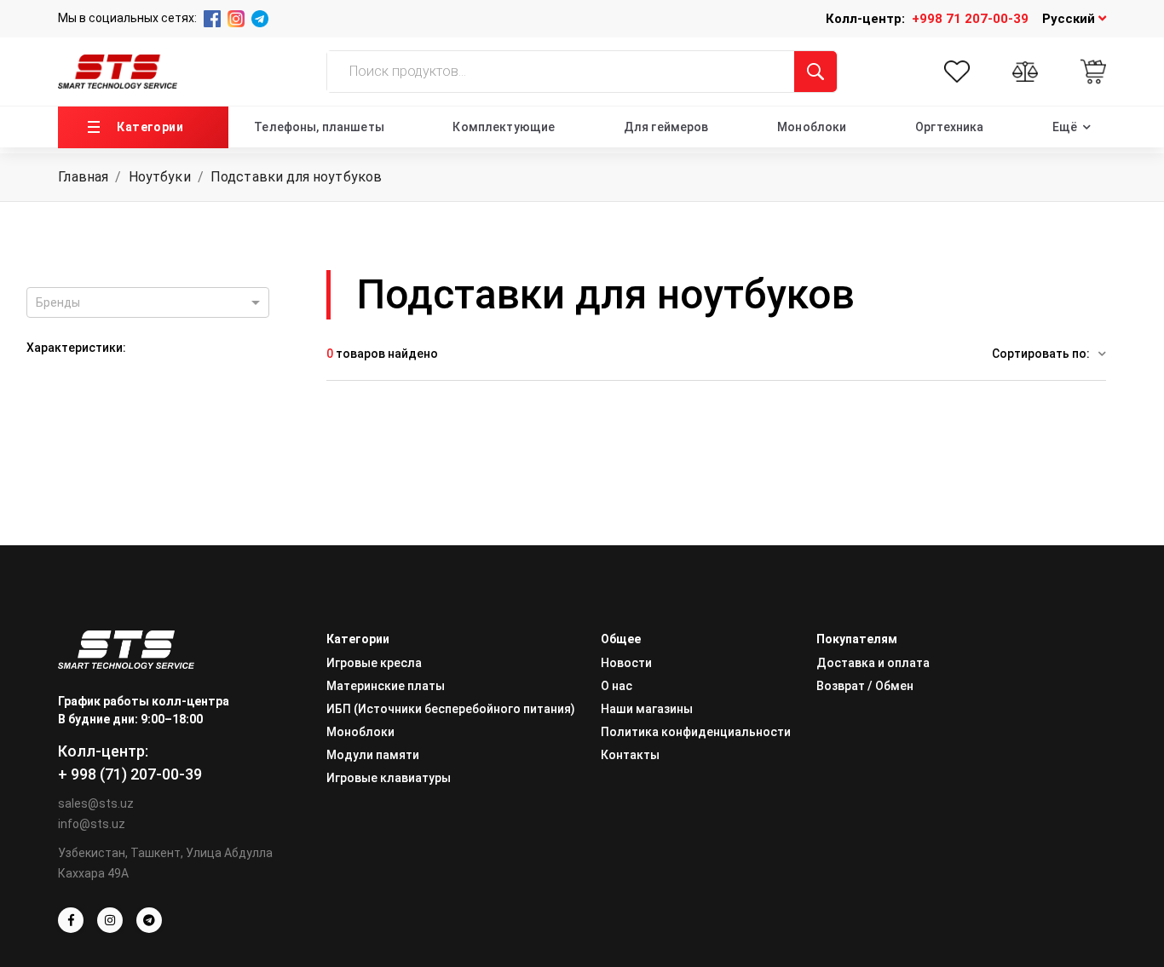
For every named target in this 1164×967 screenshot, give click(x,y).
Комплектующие (503, 127)
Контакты (630, 755)
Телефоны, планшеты (319, 127)
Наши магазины (647, 709)
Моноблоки (811, 127)
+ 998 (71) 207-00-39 (130, 774)
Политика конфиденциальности (696, 732)
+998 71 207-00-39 (970, 18)
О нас (616, 686)
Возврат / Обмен (864, 686)
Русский (1070, 18)
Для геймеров (666, 127)
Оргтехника (949, 127)
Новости (626, 663)
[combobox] (147, 302)
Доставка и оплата (873, 663)
